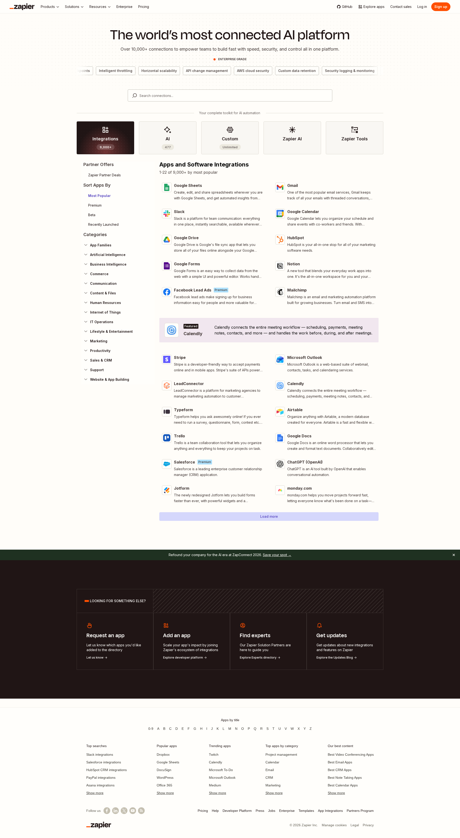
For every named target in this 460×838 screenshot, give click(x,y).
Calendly (215, 762)
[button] (118, 196)
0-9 (150, 729)
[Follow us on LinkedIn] (115, 810)
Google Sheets (168, 762)
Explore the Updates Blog (334, 657)
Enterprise (287, 811)
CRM (269, 777)
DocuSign (164, 770)
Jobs (271, 811)
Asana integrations (100, 785)
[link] (105, 137)
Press (260, 811)
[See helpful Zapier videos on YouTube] (132, 810)
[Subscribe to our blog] (141, 810)
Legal (355, 825)
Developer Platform (237, 811)
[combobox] (230, 95)
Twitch (213, 754)
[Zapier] (22, 6)
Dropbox (163, 754)
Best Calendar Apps (343, 785)
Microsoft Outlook (222, 777)
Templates (306, 811)
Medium (215, 785)
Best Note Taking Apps (345, 777)
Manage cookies (334, 825)
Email (269, 770)
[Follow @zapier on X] (124, 810)
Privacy (368, 825)
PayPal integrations (100, 777)
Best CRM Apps (339, 770)
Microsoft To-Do (221, 770)
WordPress (165, 777)
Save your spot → (277, 555)
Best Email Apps (340, 762)
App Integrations (330, 811)
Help (215, 811)
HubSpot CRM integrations (106, 770)
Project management (281, 754)
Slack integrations (99, 754)
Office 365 (164, 785)
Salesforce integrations (103, 762)
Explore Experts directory (258, 657)
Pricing (203, 811)
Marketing (273, 785)
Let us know (95, 657)
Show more (95, 793)
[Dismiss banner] (453, 555)
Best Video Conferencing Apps (351, 754)
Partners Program (360, 811)
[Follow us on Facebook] (107, 810)
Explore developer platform (183, 657)
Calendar (272, 762)
